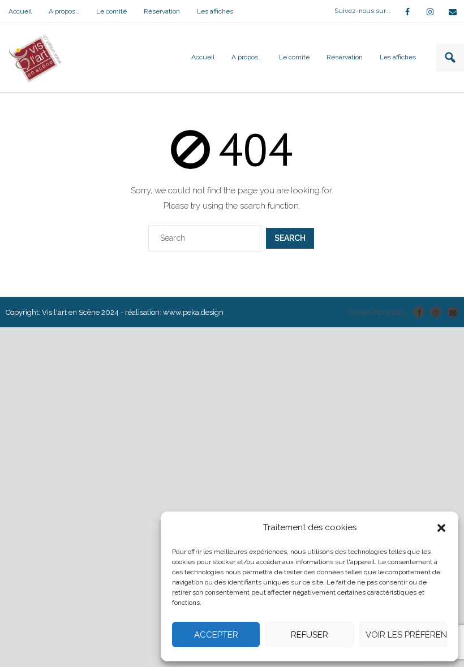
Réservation (162, 11)
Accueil (20, 11)
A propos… (64, 11)
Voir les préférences (406, 635)
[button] (441, 528)
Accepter (216, 635)
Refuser (309, 635)
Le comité (111, 11)
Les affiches (215, 11)
